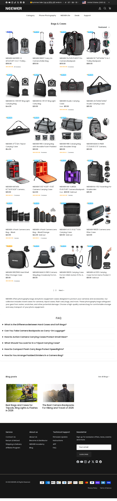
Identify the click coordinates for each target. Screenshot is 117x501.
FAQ (54, 447)
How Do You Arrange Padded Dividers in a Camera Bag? (33, 355)
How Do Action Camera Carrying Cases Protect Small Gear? (36, 336)
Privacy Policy (92, 488)
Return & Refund (13, 440)
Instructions (58, 440)
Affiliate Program (13, 447)
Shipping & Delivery (14, 444)
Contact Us (11, 437)
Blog (31, 447)
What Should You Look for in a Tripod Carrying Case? (32, 342)
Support (87, 15)
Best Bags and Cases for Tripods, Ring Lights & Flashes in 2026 (22, 408)
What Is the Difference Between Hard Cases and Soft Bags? (35, 324)
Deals (77, 15)
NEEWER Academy (36, 444)
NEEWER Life (65, 15)
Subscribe (84, 454)
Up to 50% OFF (49, 2)
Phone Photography (47, 15)
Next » (61, 290)
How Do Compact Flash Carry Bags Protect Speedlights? (34, 349)
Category (30, 15)
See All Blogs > (103, 377)
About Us (33, 437)
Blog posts (11, 376)
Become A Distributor (38, 440)
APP (54, 444)
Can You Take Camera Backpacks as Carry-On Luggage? (34, 330)
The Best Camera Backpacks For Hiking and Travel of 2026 (58, 406)
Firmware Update (60, 437)
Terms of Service (105, 488)
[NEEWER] (14, 8)
